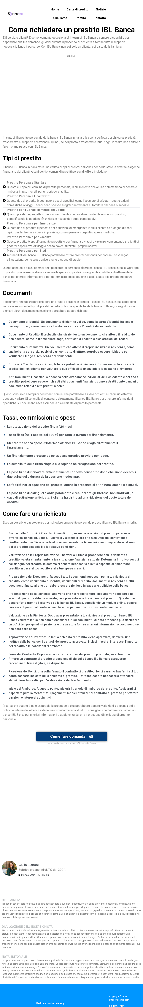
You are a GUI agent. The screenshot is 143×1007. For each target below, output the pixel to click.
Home (55, 9)
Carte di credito (77, 9)
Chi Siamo (60, 18)
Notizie (101, 9)
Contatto (99, 18)
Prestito (80, 18)
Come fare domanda (67, 736)
